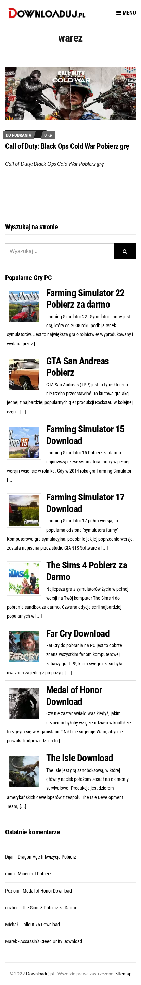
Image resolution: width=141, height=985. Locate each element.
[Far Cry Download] (26, 646)
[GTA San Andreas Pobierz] (26, 373)
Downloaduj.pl (40, 973)
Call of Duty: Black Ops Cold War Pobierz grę (67, 146)
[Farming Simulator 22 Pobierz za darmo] (26, 305)
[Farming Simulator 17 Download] (26, 510)
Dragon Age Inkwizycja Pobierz (47, 857)
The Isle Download (79, 758)
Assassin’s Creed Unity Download (51, 941)
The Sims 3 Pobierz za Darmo (49, 907)
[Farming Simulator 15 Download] (26, 442)
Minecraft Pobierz (34, 873)
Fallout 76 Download (40, 924)
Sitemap (123, 973)
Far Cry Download (78, 633)
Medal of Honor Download (74, 695)
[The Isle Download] (26, 771)
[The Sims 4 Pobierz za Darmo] (26, 578)
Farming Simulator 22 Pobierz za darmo (85, 298)
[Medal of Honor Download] (26, 703)
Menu (128, 13)
